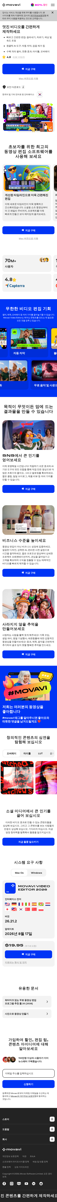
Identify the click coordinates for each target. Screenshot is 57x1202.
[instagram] (12, 1184)
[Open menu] (53, 5)
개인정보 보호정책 (10, 1156)
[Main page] (11, 4)
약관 (24, 1156)
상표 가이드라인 (21, 1167)
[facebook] (4, 1184)
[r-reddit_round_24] (41, 1184)
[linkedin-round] (34, 1184)
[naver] (19, 1184)
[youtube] (26, 1184)
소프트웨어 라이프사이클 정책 (15, 1161)
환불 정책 (6, 1167)
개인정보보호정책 (38, 15)
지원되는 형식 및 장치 (16, 962)
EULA (32, 1156)
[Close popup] (52, 15)
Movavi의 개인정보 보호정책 (23, 1096)
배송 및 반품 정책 (40, 1161)
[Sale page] (39, 4)
